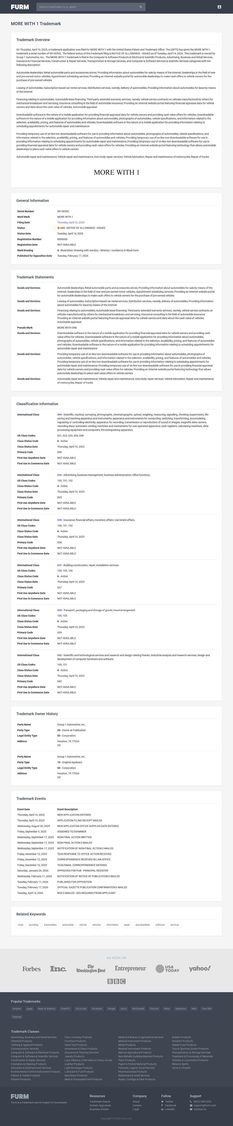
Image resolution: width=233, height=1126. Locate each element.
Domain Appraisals (100, 1105)
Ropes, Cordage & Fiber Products (136, 1079)
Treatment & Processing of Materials (192, 1056)
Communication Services (25, 1048)
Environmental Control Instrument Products (35, 1071)
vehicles (96, 924)
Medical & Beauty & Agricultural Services (140, 1037)
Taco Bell (207, 1008)
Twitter (169, 1101)
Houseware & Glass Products (81, 1048)
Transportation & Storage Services (191, 1052)
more (20, 924)
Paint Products (126, 1060)
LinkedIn (170, 1109)
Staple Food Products (184, 1044)
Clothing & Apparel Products (27, 1044)
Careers (137, 1105)
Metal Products (127, 1044)
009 (59, 414)
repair (127, 924)
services (174, 924)
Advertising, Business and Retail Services (34, 1037)
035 (59, 474)
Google (111, 1008)
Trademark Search (100, 1101)
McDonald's (138, 1008)
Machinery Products (76, 1075)
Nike (194, 1008)
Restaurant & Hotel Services (134, 1075)
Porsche (154, 1008)
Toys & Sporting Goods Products (190, 1048)
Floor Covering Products (78, 1037)
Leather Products (74, 1064)
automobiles (50, 924)
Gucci (124, 1008)
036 (59, 520)
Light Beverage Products (78, 1067)
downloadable (142, 924)
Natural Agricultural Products (134, 1052)
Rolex (167, 1008)
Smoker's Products (182, 1041)
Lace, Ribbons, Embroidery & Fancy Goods (88, 1060)
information (112, 924)
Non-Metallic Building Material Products (140, 1056)
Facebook (97, 1008)
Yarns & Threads (181, 1067)
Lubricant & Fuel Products (79, 1071)
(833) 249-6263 (202, 1101)
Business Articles (99, 1109)
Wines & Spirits (180, 1064)
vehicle (83, 924)
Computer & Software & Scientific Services (34, 1056)
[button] (219, 7)
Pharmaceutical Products (132, 1071)
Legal (136, 1109)
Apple (29, 1008)
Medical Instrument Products (134, 1041)
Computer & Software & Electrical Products (35, 1052)
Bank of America (46, 1008)
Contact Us (199, 1109)
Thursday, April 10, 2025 (70, 222)
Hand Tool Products (76, 1044)
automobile (68, 924)
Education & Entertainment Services (31, 1067)
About (136, 1101)
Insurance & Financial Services (82, 1052)
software (160, 924)
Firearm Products (21, 1079)
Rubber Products (181, 1037)
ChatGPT (65, 1008)
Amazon (17, 1008)
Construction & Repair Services (28, 1060)
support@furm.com (204, 1105)
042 (59, 655)
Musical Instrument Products (134, 1048)
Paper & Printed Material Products (137, 1064)
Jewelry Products (74, 1056)
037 (59, 565)
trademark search (32, 1102)
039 (59, 610)
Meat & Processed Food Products (83, 1079)
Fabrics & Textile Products (25, 1075)
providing (33, 924)
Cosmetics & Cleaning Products (28, 1064)
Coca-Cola (81, 1008)
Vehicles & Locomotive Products (190, 1060)
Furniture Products (75, 1041)
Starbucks (180, 1008)
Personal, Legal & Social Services (136, 1067)
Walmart (17, 1017)
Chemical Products (21, 1041)
